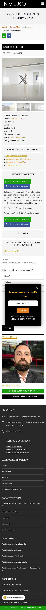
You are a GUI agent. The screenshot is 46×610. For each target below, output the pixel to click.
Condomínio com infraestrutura (18, 159)
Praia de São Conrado (9, 512)
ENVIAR (23, 311)
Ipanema (5, 477)
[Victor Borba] (23, 362)
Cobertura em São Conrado (11, 584)
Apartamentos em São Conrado (12, 556)
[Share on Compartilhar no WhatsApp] (4, 35)
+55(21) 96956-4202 (14, 53)
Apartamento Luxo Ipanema (11, 550)
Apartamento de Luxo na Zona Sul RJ (14, 562)
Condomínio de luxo (8, 530)
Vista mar (5, 518)
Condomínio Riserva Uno (16, 162)
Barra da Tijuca (17, 137)
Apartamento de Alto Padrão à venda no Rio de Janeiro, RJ (21, 569)
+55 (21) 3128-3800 (13, 431)
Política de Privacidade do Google (17, 453)
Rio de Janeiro (18, 119)
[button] (40, 80)
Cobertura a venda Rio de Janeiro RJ (14, 602)
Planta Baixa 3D (12, 251)
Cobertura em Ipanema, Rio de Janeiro (15, 590)
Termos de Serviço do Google (16, 450)
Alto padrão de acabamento (16, 156)
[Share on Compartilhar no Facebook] (9, 35)
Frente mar (5, 524)
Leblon (4, 465)
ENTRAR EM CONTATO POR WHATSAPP (24, 608)
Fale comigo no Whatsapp (24, 391)
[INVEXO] (13, 4)
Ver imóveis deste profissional (23, 397)
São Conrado (6, 471)
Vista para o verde (13, 165)
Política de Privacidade (14, 447)
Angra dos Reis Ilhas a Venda (11, 489)
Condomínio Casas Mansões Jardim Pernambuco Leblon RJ (21, 505)
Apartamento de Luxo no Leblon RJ (14, 544)
